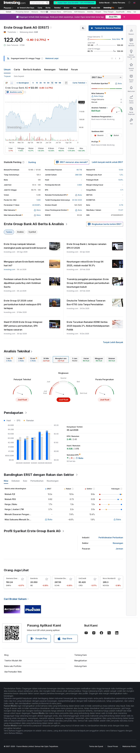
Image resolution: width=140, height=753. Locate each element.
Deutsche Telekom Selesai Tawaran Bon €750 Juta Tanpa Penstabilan (86, 302)
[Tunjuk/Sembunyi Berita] (66, 82)
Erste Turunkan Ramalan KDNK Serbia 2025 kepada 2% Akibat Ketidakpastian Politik (88, 326)
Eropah (98, 12)
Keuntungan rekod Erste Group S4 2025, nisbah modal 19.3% (85, 263)
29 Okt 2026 (77, 200)
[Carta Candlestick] (6, 82)
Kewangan (50, 69)
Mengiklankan (80, 660)
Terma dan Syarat (96, 746)
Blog (6, 655)
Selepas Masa (55, 12)
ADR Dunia (67, 12)
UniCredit (82, 578)
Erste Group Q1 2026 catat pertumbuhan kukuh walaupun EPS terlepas (22, 304)
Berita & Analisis (32, 69)
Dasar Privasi (113, 746)
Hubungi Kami (80, 666)
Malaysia (34, 12)
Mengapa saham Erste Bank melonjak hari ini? (24, 263)
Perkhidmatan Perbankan (111, 537)
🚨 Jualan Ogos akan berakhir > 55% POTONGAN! (74, 3)
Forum (74, 69)
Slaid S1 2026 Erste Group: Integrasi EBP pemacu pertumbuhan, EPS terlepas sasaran (23, 326)
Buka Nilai (116, 39)
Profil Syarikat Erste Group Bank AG (32, 531)
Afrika (129, 12)
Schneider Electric (62, 578)
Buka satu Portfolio (12, 666)
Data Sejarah (19, 76)
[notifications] (129, 2)
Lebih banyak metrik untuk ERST (107, 162)
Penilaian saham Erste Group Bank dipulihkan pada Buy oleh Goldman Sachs (22, 283)
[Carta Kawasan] (11, 82)
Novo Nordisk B (109, 578)
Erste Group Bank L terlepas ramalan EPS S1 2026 (86, 246)
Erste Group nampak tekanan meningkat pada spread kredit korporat (25, 246)
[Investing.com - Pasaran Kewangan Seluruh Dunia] (14, 3)
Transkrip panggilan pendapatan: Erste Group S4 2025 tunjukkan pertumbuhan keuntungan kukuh (88, 283)
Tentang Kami (80, 655)
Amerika (90, 12)
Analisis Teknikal (17, 351)
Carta (17, 69)
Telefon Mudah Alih (13, 660)
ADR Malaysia (79, 12)
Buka (50, 519)
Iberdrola (34, 578)
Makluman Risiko (129, 746)
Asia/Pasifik (120, 12)
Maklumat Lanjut (51, 58)
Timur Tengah (108, 12)
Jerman (119, 549)
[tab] (9, 359)
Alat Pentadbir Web (13, 672)
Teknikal (63, 69)
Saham (8, 12)
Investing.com (9, 269)
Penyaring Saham (22, 12)
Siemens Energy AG (14, 578)
